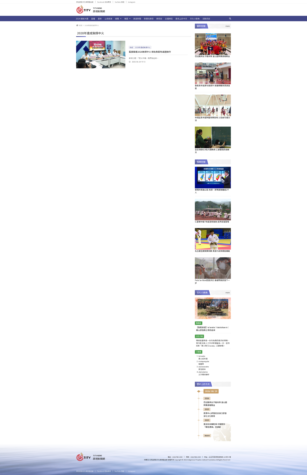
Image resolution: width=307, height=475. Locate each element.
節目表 (159, 18)
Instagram (131, 2)
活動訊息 (206, 18)
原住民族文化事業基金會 (84, 2)
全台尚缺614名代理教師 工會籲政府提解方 (212, 151)
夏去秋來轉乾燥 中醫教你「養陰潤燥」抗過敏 (214, 425)
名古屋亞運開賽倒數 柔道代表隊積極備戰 (212, 250)
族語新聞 (137, 18)
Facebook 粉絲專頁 (104, 2)
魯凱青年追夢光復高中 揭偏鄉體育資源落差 (212, 87)
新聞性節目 (149, 18)
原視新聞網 (99, 11)
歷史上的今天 (181, 18)
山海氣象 (108, 18)
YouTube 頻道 (119, 2)
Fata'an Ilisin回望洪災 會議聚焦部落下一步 (212, 281)
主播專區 (169, 18)
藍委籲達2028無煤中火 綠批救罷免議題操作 (150, 51)
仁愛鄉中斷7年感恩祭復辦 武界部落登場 (212, 221)
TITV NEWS (97, 8)
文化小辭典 (195, 18)
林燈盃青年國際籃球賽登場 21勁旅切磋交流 (212, 119)
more (207, 435)
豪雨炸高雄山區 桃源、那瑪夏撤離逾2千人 (212, 191)
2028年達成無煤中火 (143, 47)
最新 (100, 18)
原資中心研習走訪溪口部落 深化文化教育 (215, 414)
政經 (131, 47)
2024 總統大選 (82, 18)
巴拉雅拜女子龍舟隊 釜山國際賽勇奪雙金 (212, 56)
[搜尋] (230, 18)
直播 (93, 18)
